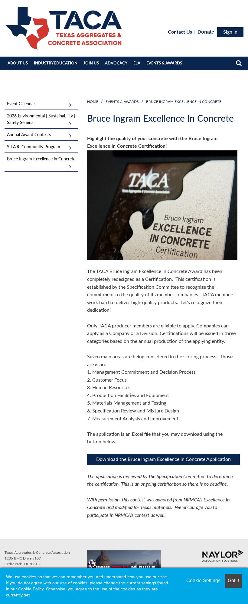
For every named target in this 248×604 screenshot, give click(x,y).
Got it (233, 580)
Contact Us (180, 32)
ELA (136, 63)
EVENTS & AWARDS (164, 63)
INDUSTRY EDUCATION (55, 63)
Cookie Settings (203, 580)
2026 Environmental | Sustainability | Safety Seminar (41, 119)
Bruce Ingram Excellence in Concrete (183, 101)
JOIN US (91, 63)
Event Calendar (21, 104)
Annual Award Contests (29, 135)
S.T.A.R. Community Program (33, 147)
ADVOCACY (116, 63)
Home (92, 101)
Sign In (230, 32)
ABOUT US (18, 63)
